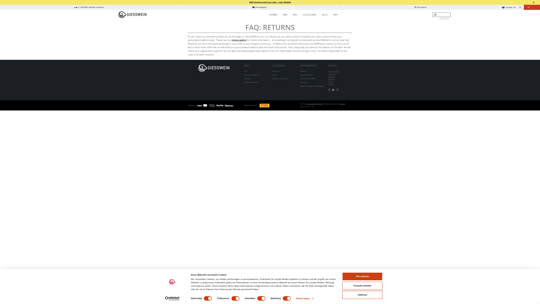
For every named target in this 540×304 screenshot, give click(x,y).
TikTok (330, 82)
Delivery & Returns (252, 75)
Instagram (332, 74)
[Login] (520, 7)
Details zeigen (303, 298)
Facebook (331, 76)
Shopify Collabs (333, 71)
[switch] (235, 298)
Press (274, 75)
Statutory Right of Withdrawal (312, 86)
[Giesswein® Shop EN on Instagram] (337, 90)
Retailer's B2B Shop (280, 78)
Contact (247, 78)
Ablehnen (362, 295)
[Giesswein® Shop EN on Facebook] (329, 90)
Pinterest (331, 84)
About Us (276, 71)
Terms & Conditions (308, 78)
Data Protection (306, 75)
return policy (239, 40)
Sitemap (303, 82)
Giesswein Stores (251, 82)
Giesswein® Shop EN (315, 104)
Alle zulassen (362, 276)
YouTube (331, 79)
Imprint (303, 71)
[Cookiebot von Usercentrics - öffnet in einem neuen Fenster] (172, 298)
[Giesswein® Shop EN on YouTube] (333, 90)
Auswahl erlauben (362, 285)
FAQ (245, 71)
